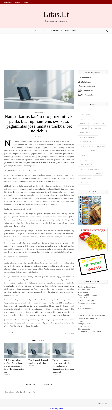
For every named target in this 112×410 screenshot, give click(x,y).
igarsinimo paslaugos (86, 300)
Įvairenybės (84, 182)
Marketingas (85, 132)
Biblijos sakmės (84, 329)
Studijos (94, 151)
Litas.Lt (56, 14)
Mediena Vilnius (84, 290)
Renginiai (101, 146)
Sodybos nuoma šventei (87, 303)
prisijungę (10, 392)
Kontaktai (25, 2)
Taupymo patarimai (88, 160)
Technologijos (86, 164)
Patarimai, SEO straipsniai (87, 295)
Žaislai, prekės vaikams (86, 287)
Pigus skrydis (83, 292)
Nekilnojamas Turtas (88, 142)
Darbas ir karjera (87, 119)
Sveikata (39, 113)
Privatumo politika (56, 409)
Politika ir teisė (86, 146)
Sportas (83, 151)
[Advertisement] (56, 49)
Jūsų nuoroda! (86, 308)
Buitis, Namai (85, 114)
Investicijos (85, 123)
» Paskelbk (17, 2)
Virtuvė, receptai (87, 178)
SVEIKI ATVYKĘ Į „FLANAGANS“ (89, 332)
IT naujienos (71, 31)
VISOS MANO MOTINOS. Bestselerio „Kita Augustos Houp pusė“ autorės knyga (91, 318)
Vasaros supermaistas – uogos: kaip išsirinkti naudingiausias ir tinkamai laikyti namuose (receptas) (63, 366)
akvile (13, 333)
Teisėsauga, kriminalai (89, 169)
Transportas (85, 173)
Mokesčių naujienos (88, 137)
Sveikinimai (82, 298)
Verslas (39, 31)
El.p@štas (8, 2)
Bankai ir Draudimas (88, 110)
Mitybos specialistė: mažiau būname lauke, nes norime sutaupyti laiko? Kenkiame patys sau (14, 366)
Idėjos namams (84, 306)
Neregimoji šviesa (84, 323)
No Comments (69, 333)
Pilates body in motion (86, 326)
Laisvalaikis (54, 31)
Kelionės (83, 128)
